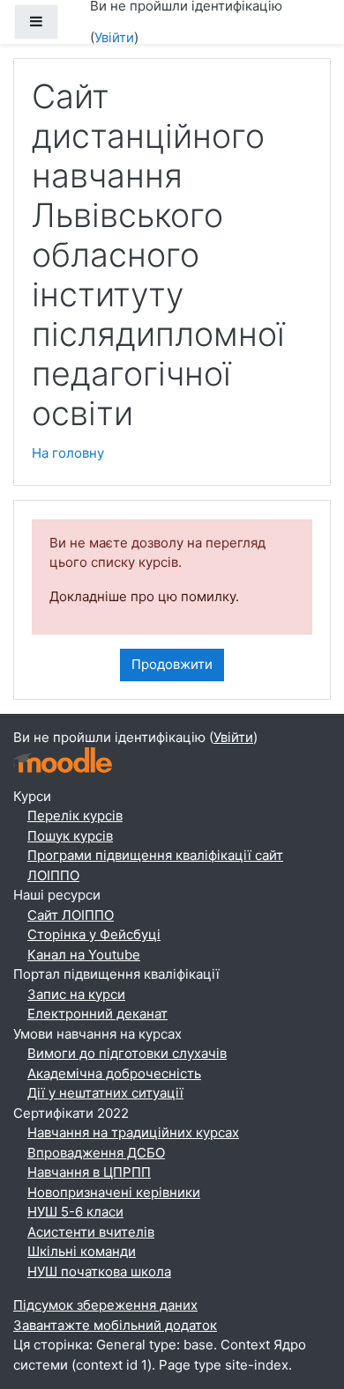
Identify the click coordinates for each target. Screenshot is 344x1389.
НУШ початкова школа (99, 1271)
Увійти (114, 37)
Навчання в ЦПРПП (89, 1172)
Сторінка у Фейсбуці (94, 934)
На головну (68, 453)
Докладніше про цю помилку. (144, 596)
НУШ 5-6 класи (75, 1211)
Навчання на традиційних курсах (133, 1132)
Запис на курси (76, 994)
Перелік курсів (75, 815)
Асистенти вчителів (90, 1232)
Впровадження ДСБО (96, 1152)
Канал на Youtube (83, 954)
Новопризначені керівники (113, 1192)
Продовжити (172, 664)
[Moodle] (62, 758)
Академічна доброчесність (114, 1073)
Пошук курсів (70, 835)
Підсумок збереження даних (105, 1305)
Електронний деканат (97, 1013)
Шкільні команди (81, 1251)
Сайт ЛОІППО (70, 915)
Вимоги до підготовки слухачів (127, 1053)
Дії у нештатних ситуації (105, 1092)
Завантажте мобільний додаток (115, 1325)
